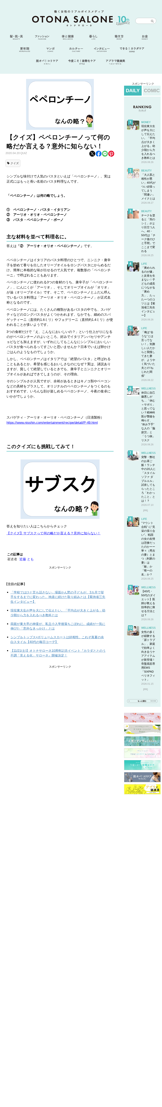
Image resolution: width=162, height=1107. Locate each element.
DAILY (133, 90)
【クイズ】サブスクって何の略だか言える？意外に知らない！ (54, 533)
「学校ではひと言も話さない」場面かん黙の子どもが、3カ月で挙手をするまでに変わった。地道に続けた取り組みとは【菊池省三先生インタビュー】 (57, 597)
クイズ (14, 163)
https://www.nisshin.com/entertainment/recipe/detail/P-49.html (52, 423)
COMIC (152, 90)
